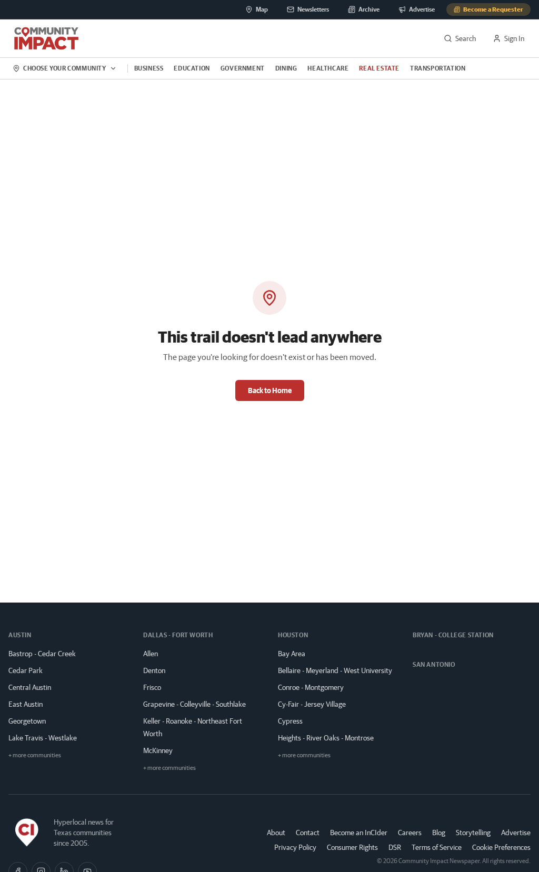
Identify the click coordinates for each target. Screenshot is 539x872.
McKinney (158, 750)
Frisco (152, 687)
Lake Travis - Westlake (42, 738)
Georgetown (27, 721)
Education (191, 68)
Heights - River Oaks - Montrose (326, 738)
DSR (394, 847)
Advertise (516, 832)
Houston (293, 635)
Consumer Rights (352, 847)
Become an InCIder (358, 832)
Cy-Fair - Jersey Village (312, 704)
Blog (438, 832)
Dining (286, 68)
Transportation (437, 68)
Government (243, 68)
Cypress (290, 721)
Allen (150, 653)
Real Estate (379, 68)
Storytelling (473, 832)
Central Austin (29, 687)
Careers (410, 832)
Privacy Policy (295, 847)
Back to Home (270, 390)
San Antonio (434, 664)
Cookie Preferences (501, 847)
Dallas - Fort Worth (178, 635)
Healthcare (327, 68)
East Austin (25, 704)
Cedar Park (25, 670)
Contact (308, 832)
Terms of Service (437, 847)
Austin (20, 635)
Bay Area (291, 653)
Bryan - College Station (453, 635)
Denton (154, 670)
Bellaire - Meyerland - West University (335, 670)
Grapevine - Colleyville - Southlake (194, 704)
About (276, 832)
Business (149, 68)
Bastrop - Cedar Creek (42, 653)
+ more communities (34, 754)
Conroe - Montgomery (311, 687)
